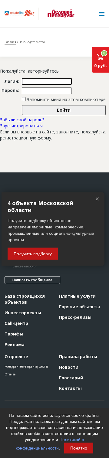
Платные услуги (77, 296)
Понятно (78, 448)
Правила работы (78, 356)
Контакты (70, 388)
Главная (10, 42)
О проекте (16, 356)
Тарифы (14, 334)
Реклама (15, 344)
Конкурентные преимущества (26, 366)
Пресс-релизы (75, 317)
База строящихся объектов (25, 299)
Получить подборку (33, 253)
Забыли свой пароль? (22, 120)
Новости (68, 367)
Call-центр (16, 323)
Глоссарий (71, 378)
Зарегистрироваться (21, 126)
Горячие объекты (79, 306)
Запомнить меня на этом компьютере (66, 99)
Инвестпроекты (23, 313)
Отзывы (10, 374)
